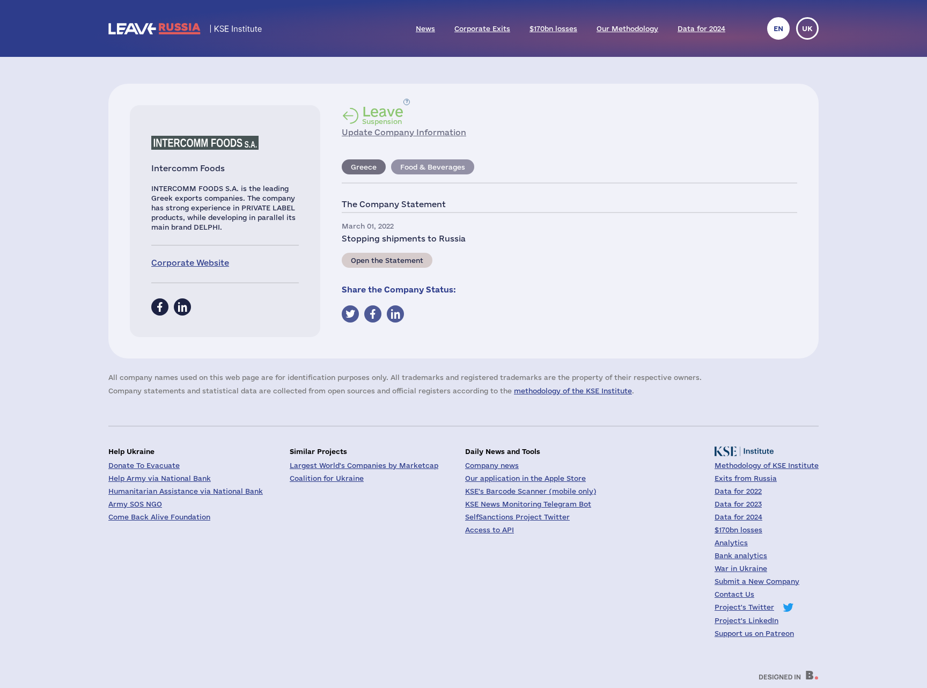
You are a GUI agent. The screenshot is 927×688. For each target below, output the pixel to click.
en (778, 28)
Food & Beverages (432, 167)
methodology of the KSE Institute (573, 390)
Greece (364, 167)
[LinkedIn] (182, 307)
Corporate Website (190, 262)
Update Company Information (404, 132)
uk (807, 28)
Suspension (382, 115)
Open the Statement (387, 260)
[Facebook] (159, 307)
